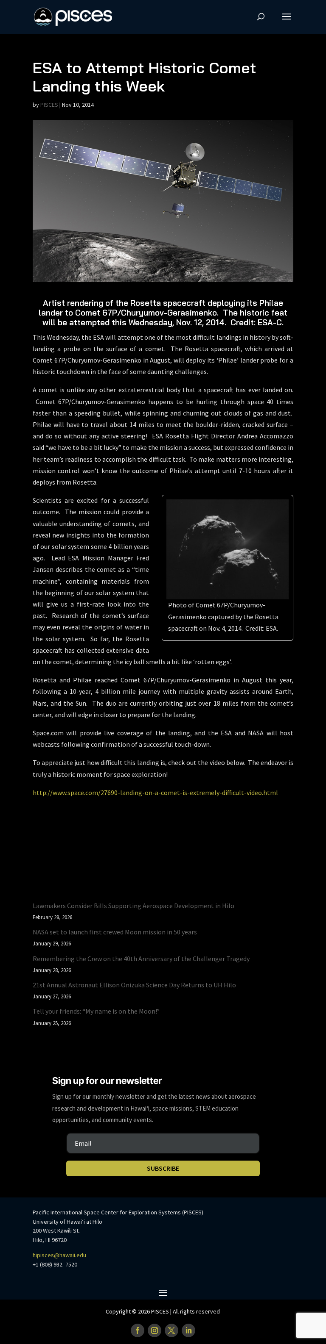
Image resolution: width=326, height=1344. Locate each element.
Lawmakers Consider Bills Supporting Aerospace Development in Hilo (133, 905)
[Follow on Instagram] (154, 1330)
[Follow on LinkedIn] (188, 1330)
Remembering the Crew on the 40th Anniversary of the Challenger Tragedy (141, 958)
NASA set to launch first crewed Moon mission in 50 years (115, 932)
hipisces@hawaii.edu (59, 1255)
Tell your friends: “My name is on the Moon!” (96, 1011)
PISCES (49, 104)
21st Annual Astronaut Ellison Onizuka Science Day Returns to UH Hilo (134, 985)
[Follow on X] (171, 1330)
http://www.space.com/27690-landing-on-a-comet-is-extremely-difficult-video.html (155, 792)
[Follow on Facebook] (137, 1330)
